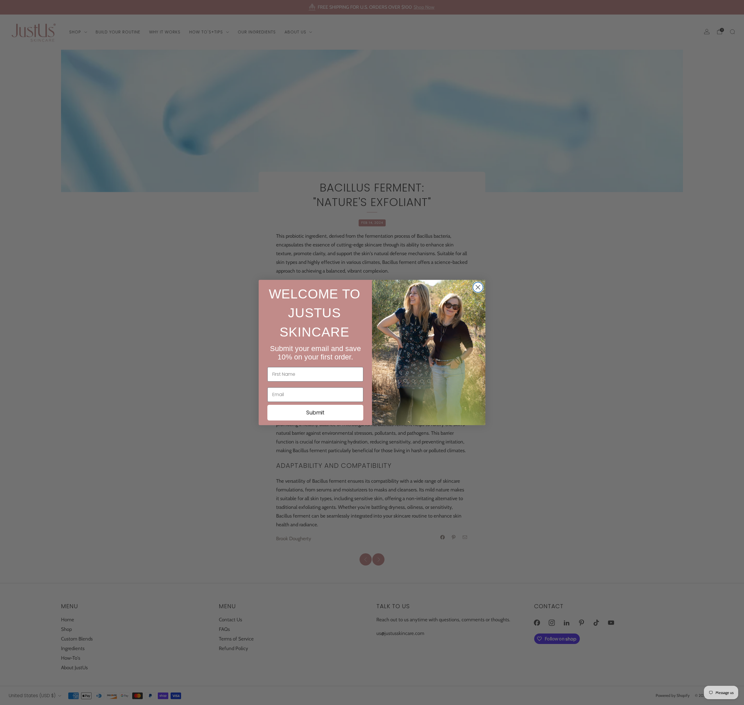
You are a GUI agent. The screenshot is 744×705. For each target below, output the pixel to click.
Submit (315, 412)
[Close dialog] (478, 287)
